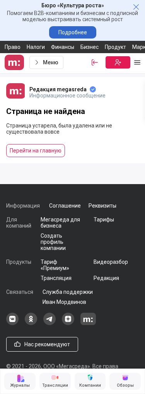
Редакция (106, 278)
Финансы (62, 47)
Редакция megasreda (58, 89)
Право (12, 47)
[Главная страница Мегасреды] (15, 62)
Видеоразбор (111, 262)
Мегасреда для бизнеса (60, 222)
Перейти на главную (35, 151)
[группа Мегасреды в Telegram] (49, 323)
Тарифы (104, 219)
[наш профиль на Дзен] (68, 323)
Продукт (115, 47)
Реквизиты (102, 206)
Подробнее (72, 32)
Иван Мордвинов (64, 302)
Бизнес (89, 47)
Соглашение (65, 206)
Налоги (36, 47)
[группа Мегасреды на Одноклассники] (31, 323)
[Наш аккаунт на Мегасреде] (88, 323)
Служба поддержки (68, 292)
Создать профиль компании (53, 242)
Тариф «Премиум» (55, 265)
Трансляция (56, 278)
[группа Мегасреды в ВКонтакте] (12, 323)
